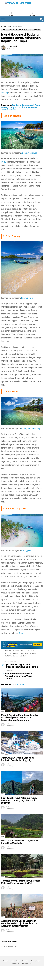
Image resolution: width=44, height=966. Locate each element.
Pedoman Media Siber (11, 961)
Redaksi (25, 961)
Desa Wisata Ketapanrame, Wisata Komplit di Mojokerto (19, 841)
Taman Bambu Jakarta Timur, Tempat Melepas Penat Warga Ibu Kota (21, 882)
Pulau (3, 162)
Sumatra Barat (13, 653)
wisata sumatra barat (16, 656)
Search (41, 19)
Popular (32, 15)
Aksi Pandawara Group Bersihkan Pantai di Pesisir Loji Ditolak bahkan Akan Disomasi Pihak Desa (19, 923)
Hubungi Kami (36, 961)
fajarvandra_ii (27, 298)
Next (21, 633)
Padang (4, 92)
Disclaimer (16, 963)
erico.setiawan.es (29, 153)
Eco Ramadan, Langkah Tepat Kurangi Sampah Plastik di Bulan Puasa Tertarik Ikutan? (21, 107)
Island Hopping (13, 651)
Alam (20, 684)
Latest (11, 15)
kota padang (28, 651)
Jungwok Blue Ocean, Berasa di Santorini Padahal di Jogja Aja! (17, 759)
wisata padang (29, 653)
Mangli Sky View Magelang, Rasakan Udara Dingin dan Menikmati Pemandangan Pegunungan (20, 718)
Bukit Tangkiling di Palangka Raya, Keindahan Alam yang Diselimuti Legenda (19, 800)
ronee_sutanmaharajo (31, 428)
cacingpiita (26, 550)
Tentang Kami (27, 963)
